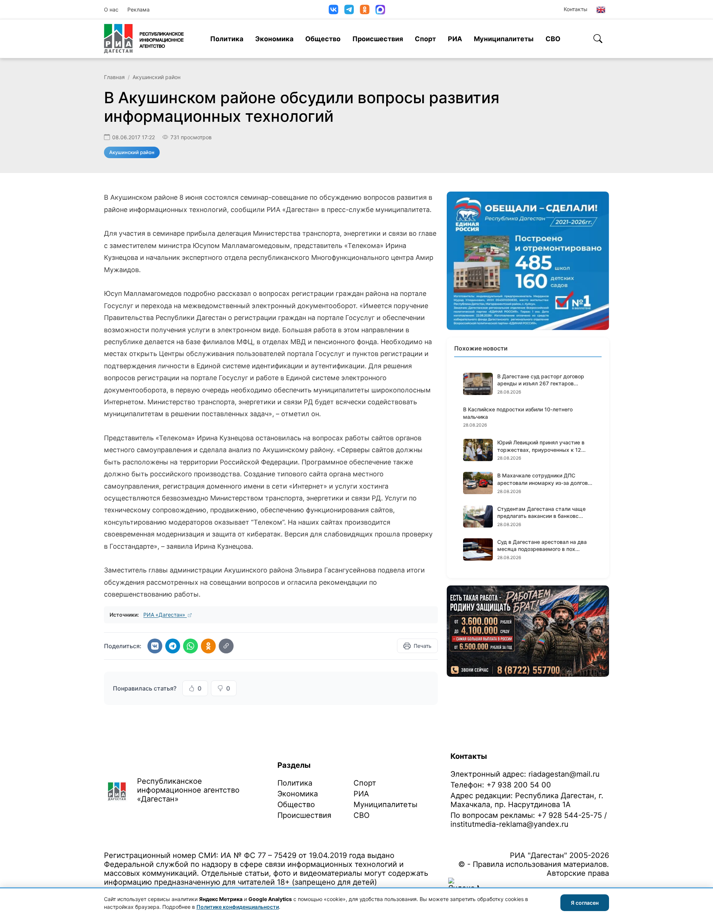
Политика (226, 39)
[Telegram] (349, 9)
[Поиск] (598, 38)
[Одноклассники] (364, 9)
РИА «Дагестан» (165, 614)
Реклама (138, 9)
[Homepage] (144, 38)
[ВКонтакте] (333, 9)
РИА (455, 39)
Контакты (575, 9)
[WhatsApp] (190, 646)
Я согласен (585, 903)
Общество (323, 39)
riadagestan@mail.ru (564, 774)
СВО (553, 39)
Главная (114, 77)
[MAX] (380, 9)
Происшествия (377, 39)
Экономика (274, 39)
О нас (111, 9)
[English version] (600, 9)
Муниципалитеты (504, 39)
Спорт (425, 39)
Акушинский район (156, 77)
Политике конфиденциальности (237, 907)
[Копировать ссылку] (226, 646)
